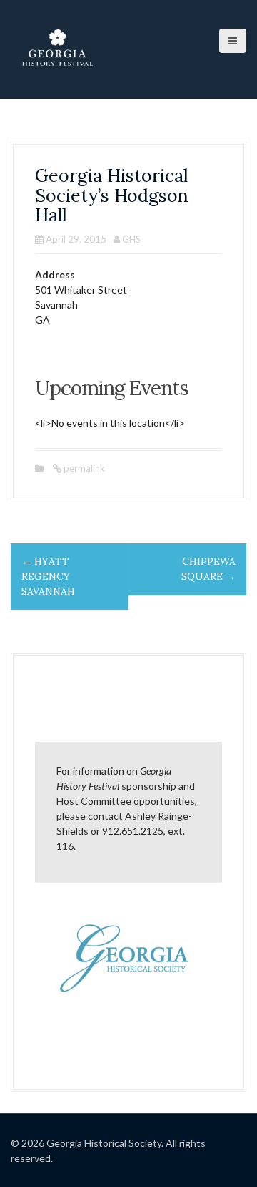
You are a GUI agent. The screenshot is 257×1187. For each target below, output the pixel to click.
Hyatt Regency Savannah (48, 576)
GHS (131, 239)
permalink (83, 468)
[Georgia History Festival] (57, 48)
